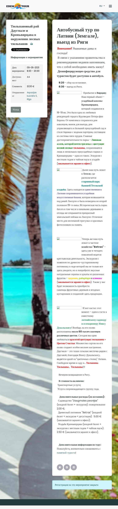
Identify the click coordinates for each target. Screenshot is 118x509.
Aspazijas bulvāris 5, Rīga (32, 96)
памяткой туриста (66, 452)
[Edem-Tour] (17, 6)
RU (101, 6)
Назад (16, 109)
